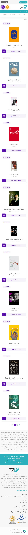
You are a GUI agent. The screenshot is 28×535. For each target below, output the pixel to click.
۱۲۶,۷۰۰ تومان (16, 51)
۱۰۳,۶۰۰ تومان (16, 315)
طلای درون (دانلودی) (14, 343)
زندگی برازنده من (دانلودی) (14, 80)
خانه (24, 14)
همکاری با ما (15, 532)
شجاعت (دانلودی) (14, 145)
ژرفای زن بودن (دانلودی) (14, 110)
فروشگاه (19, 14)
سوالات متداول (13, 530)
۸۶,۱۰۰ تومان (16, 419)
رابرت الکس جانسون (14, 345)
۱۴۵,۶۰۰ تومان (16, 180)
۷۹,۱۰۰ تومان (16, 349)
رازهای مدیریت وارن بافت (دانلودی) (14, 378)
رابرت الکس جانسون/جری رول (14, 414)
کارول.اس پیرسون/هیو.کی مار (14, 82)
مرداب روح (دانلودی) (14, 309)
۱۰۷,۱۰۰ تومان (16, 280)
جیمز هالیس (14, 310)
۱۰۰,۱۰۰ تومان (16, 86)
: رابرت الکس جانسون (14, 211)
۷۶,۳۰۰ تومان (16, 384)
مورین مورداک (14, 112)
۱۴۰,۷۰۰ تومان (16, 215)
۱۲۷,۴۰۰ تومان (16, 116)
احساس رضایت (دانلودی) (14, 413)
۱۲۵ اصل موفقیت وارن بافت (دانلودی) (14, 239)
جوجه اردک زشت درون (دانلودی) (14, 45)
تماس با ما (19, 530)
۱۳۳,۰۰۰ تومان (16, 151)
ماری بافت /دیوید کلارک (14, 241)
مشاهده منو (22, 11)
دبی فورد (14, 47)
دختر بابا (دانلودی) (14, 175)
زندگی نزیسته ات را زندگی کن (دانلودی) (14, 209)
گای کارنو (14, 276)
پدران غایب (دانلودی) (14, 274)
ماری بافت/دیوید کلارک (14, 380)
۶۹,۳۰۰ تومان (16, 245)
